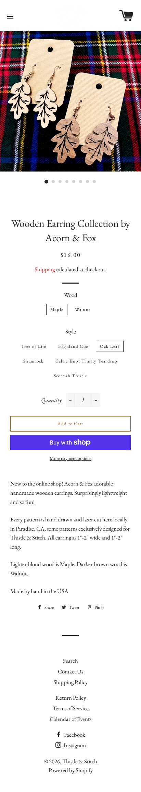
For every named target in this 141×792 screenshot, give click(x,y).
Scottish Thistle (70, 376)
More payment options (70, 458)
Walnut (82, 309)
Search (70, 661)
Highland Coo (73, 346)
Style (70, 331)
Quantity (51, 400)
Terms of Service (71, 708)
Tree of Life (34, 346)
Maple (57, 309)
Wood (70, 295)
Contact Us (70, 671)
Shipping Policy (70, 682)
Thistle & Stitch (79, 761)
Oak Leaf (109, 346)
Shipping (45, 269)
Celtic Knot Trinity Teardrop (86, 361)
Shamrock (33, 361)
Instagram (74, 745)
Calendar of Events (70, 719)
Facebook (74, 734)
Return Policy (70, 697)
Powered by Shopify (71, 770)
